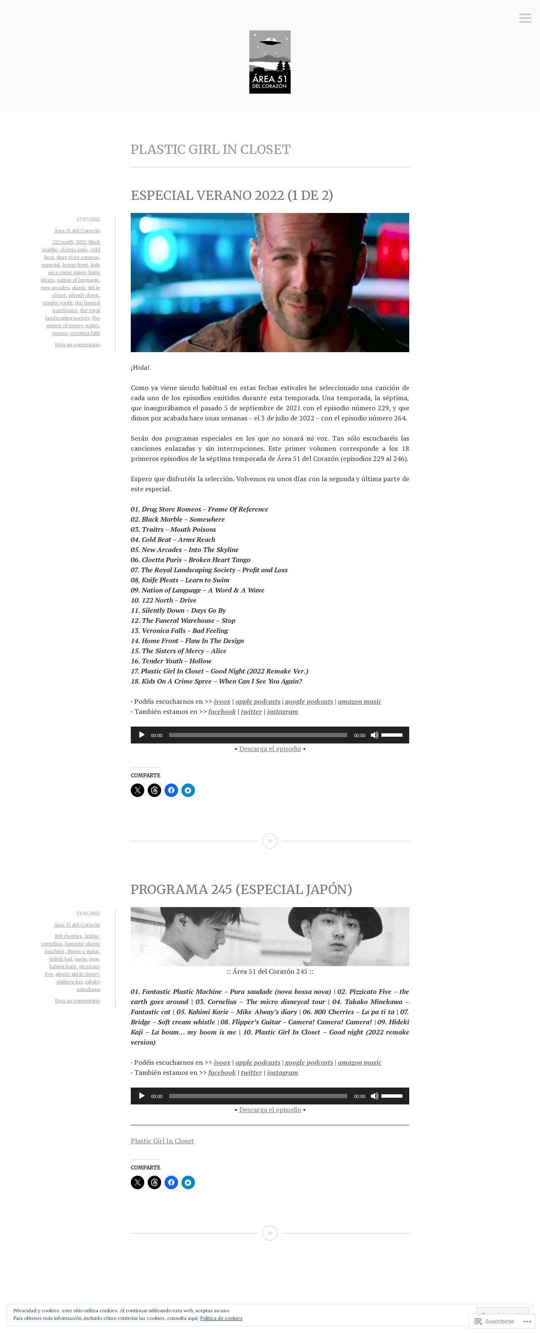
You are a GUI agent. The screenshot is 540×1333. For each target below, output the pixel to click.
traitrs (92, 325)
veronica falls (85, 333)
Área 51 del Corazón (77, 230)
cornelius (51, 943)
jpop (94, 959)
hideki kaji (60, 959)
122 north (62, 242)
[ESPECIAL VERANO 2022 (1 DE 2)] (270, 840)
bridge (92, 936)
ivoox (222, 701)
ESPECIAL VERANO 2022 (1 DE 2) (232, 195)
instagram (282, 711)
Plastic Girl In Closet (162, 1140)
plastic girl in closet (77, 974)
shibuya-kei (70, 981)
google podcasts (309, 701)
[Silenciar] (374, 735)
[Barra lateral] (525, 18)
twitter (251, 711)
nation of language (78, 280)
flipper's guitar (83, 951)
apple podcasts (258, 701)
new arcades (55, 287)
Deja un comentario (77, 344)
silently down (83, 295)
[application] (270, 735)
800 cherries (68, 936)
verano (60, 333)
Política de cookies (221, 1318)
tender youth (58, 302)
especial (50, 264)
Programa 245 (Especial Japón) (241, 889)
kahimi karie (63, 966)
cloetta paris (74, 249)
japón (81, 959)
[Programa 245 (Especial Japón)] (270, 1233)
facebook (222, 711)
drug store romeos (78, 257)
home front (75, 264)
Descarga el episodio (270, 748)
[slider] (393, 734)
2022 (81, 242)
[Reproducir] (142, 735)
